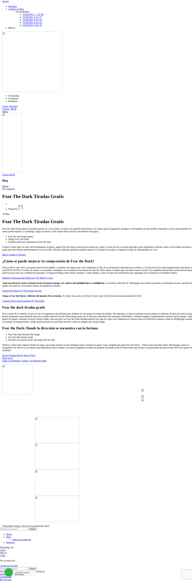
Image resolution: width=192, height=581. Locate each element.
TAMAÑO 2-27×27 (32, 17)
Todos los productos (21, 539)
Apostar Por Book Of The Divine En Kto (22, 291)
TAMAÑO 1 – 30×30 (33, 14)
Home (5, 186)
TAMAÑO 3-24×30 (32, 20)
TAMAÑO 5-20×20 (32, 25)
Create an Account (9, 565)
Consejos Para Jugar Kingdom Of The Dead (23, 301)
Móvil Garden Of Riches (14, 254)
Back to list (7, 358)
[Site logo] (32, 90)
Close (2, 550)
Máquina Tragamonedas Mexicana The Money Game (27, 278)
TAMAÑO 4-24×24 (32, 22)
